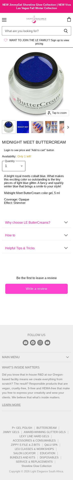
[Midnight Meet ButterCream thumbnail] (8, 127)
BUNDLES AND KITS (22, 457)
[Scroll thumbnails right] (67, 127)
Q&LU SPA (51, 444)
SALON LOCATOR (24, 453)
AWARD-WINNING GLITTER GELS (45, 432)
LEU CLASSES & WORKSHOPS (34, 449)
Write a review (36, 288)
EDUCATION (47, 453)
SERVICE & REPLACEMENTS (34, 461)
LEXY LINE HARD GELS (34, 436)
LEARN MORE (11, 404)
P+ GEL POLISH (22, 427)
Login (7, 150)
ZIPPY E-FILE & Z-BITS (25, 444)
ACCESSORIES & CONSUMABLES (34, 440)
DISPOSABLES (49, 457)
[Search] (65, 30)
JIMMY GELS (11, 432)
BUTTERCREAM (46, 427)
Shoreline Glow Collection (36, 465)
